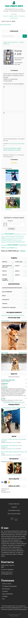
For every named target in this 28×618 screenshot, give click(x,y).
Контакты (5, 16)
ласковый (9, 233)
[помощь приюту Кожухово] (10, 420)
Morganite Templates (14, 615)
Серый (8, 241)
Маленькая (11, 236)
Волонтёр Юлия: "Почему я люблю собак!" (13, 407)
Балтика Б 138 (9, 195)
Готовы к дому (19, 261)
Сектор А (17, 265)
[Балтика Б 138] (13, 189)
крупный (22, 236)
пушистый (3, 241)
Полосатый (22, 245)
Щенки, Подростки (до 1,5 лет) (7, 266)
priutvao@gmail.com (7, 574)
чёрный (2, 234)
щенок (16, 247)
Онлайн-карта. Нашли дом (9, 307)
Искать (22, 251)
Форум (4, 295)
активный (3, 240)
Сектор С (17, 271)
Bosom (16, 154)
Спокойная (6, 236)
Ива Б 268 (3, 352)
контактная (19, 240)
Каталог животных (12, 42)
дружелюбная (4, 245)
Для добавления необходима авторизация (14, 402)
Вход (9, 24)
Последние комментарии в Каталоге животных (12, 315)
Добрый (12, 247)
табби (3, 247)
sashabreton (13, 442)
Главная (5, 42)
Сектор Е (17, 275)
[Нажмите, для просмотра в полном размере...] (8, 57)
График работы (13, 16)
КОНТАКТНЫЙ (21, 238)
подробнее (10, 569)
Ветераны (4, 261)
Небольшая (12, 238)
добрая (3, 238)
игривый (7, 247)
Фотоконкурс (5, 299)
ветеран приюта (17, 234)
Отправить (11, 228)
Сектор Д (4, 275)
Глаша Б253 (4, 320)
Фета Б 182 (9, 181)
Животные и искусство (14, 474)
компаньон (9, 240)
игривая (15, 240)
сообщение (8, 442)
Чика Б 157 (8, 209)
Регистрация (3, 24)
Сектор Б (4, 271)
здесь (2, 567)
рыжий (23, 241)
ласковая (12, 244)
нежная (16, 238)
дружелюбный (13, 241)
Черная (2, 236)
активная (18, 242)
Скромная (15, 70)
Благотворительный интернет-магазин (12, 287)
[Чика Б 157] (13, 202)
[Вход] (14, 221)
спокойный (17, 236)
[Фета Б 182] (12, 175)
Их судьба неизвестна (5, 279)
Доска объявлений (7, 291)
